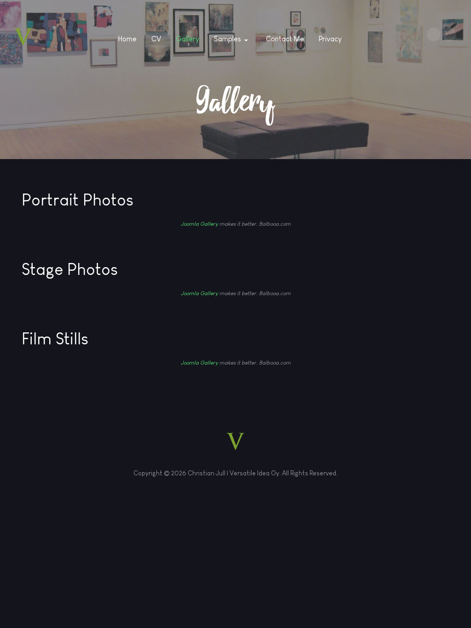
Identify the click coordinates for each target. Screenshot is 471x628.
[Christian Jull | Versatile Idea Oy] (23, 37)
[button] (232, 39)
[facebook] (434, 34)
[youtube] (449, 34)
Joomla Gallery (199, 224)
